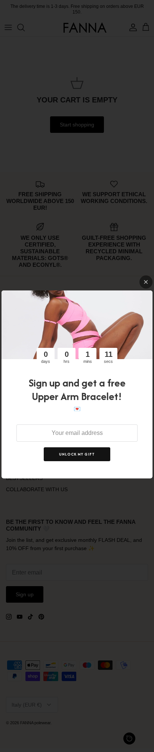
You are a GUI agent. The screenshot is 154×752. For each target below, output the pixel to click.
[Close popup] (146, 282)
